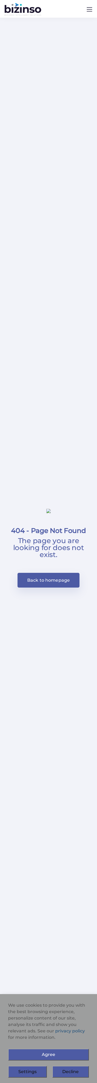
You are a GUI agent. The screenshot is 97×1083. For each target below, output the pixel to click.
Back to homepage (48, 580)
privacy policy (70, 1030)
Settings (27, 1071)
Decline (70, 1071)
